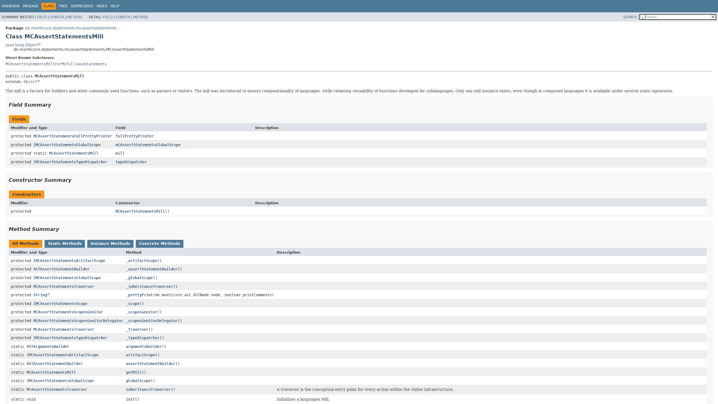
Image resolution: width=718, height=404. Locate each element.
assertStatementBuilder (150, 363)
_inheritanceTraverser (149, 286)
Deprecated (82, 6)
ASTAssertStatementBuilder (61, 269)
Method (74, 17)
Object (30, 81)
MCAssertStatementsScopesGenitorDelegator (78, 320)
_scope (132, 303)
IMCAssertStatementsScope (60, 303)
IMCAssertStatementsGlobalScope (67, 145)
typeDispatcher (131, 162)
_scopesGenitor (141, 312)
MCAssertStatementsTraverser (63, 286)
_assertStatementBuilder (152, 269)
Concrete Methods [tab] (159, 243)
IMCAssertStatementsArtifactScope (69, 260)
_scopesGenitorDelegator (152, 320)
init (130, 399)
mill (120, 153)
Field (42, 17)
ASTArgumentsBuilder (48, 346)
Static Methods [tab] (65, 243)
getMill (134, 372)
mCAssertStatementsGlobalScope (148, 145)
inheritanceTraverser (148, 389)
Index (101, 6)
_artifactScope (141, 260)
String (40, 295)
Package (30, 6)
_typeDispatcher (143, 338)
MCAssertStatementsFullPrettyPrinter (72, 136)
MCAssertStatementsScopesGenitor (68, 312)
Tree (63, 6)
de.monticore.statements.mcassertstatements (70, 28)
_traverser (137, 329)
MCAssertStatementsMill (73, 153)
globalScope (138, 380)
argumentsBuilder (144, 346)
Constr (57, 17)
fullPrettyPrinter (135, 136)
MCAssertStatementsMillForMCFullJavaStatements (56, 64)
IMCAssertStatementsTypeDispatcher (70, 162)
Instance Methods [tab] (110, 243)
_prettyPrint (139, 295)
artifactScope (140, 355)
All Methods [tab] (25, 243)
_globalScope (139, 278)
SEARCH (630, 17)
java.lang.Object (22, 45)
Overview (11, 6)
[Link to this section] (55, 105)
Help (115, 6)
